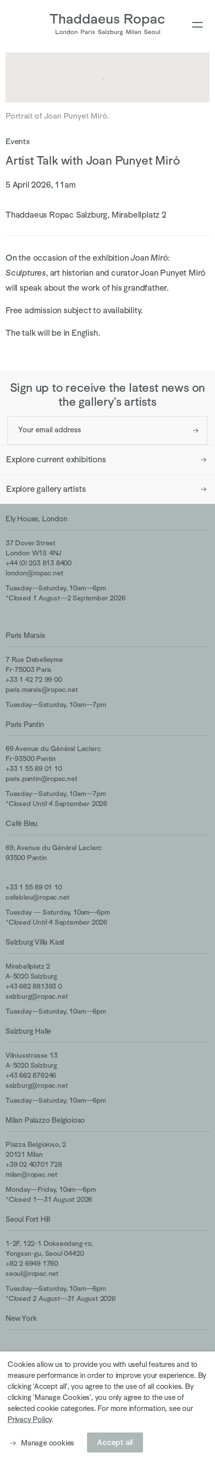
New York (21, 1318)
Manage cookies (47, 1442)
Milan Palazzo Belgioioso (45, 1120)
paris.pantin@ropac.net (42, 779)
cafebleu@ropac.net (37, 897)
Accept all (115, 1442)
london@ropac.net (35, 573)
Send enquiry (196, 430)
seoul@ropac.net (32, 1273)
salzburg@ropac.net (37, 996)
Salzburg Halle (28, 1031)
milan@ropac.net (32, 1174)
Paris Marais (25, 635)
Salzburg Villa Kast (35, 942)
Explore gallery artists (46, 489)
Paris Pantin (25, 724)
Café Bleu (22, 823)
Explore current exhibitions (56, 459)
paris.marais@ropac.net (42, 689)
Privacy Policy (30, 1419)
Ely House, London (37, 518)
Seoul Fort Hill (28, 1219)
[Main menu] (197, 25)
